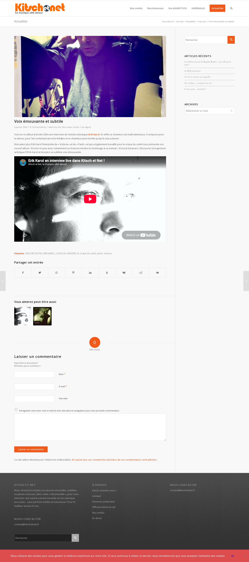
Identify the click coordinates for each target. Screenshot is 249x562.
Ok (232, 555)
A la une (57, 127)
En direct (97, 518)
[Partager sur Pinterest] (73, 272)
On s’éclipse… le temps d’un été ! (198, 83)
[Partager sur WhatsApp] (56, 272)
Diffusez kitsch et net (103, 507)
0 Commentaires (38, 127)
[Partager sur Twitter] (39, 272)
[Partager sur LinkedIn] (90, 272)
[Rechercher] (231, 8)
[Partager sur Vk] (124, 272)
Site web (63, 398)
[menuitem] (136, 8)
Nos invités (98, 512)
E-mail (63, 386)
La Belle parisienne (192, 70)
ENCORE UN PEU (34, 253)
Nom (62, 374)
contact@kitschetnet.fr (26, 524)
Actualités (21, 21)
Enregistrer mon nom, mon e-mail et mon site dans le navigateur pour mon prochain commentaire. (69, 410)
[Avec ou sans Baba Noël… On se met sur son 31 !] (3, 281)
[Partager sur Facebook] (22, 272)
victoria (108, 253)
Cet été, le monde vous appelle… (198, 76)
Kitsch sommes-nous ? (104, 490)
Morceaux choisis (70, 127)
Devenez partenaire (103, 501)
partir (100, 253)
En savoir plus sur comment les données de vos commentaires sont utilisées (114, 459)
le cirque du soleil (86, 253)
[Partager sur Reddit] (141, 272)
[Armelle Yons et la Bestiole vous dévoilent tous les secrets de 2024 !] (246, 281)
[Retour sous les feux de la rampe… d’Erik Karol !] (23, 316)
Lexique (96, 496)
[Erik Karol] (90, 76)
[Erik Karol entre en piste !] (42, 316)
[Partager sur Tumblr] (107, 272)
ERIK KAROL (49, 253)
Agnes (88, 127)
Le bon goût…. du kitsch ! (195, 89)
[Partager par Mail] (157, 272)
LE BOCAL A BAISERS (66, 253)
